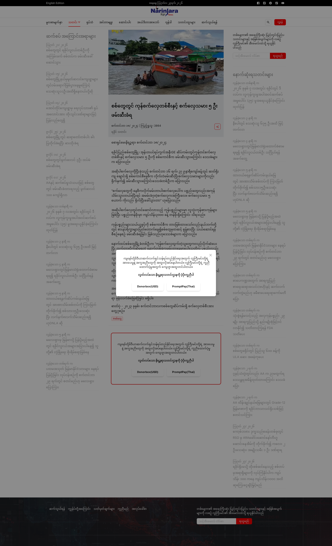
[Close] (211, 255)
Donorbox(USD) (147, 286)
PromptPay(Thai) (183, 286)
